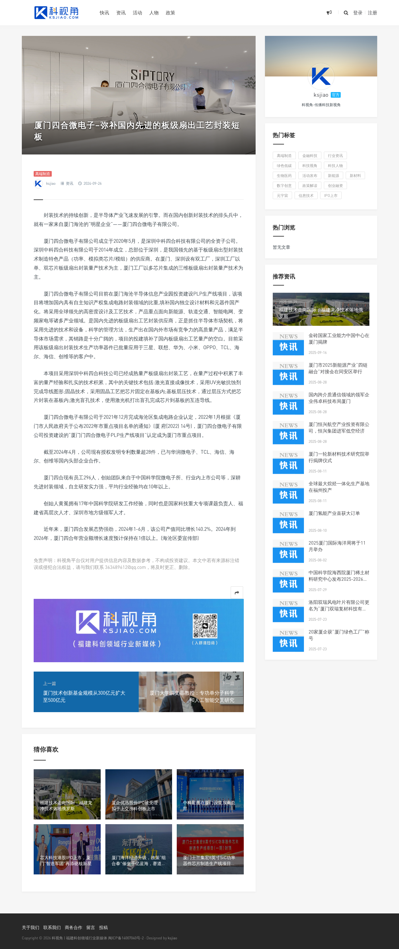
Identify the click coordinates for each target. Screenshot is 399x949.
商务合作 (73, 927)
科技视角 (309, 165)
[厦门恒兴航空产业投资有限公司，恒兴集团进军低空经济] (288, 436)
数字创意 (284, 185)
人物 (154, 12)
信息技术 (306, 195)
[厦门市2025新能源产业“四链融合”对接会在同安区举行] (288, 377)
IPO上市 (331, 195)
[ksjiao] (321, 76)
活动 (137, 12)
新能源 (333, 175)
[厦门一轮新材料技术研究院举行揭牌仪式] (288, 466)
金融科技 (309, 155)
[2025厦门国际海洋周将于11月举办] (288, 555)
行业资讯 (335, 155)
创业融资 (335, 185)
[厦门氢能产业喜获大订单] (288, 525)
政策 (170, 12)
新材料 (355, 175)
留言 (90, 927)
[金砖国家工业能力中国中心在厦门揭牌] (288, 347)
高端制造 (42, 173)
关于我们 (30, 927)
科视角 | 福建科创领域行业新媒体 (79, 938)
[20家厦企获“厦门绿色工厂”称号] (288, 644)
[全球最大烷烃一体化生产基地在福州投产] (288, 495)
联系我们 (52, 927)
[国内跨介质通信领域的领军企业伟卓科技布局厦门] (288, 407)
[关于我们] (139, 630)
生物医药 (284, 175)
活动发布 (309, 175)
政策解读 (309, 185)
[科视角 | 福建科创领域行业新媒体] (56, 12)
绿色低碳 (284, 165)
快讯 (104, 12)
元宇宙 (282, 195)
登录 (358, 12)
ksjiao (50, 183)
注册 (372, 12)
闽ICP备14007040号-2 (126, 938)
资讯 (121, 12)
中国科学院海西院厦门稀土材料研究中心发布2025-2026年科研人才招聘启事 (339, 579)
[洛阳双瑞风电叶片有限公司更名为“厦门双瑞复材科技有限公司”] (288, 614)
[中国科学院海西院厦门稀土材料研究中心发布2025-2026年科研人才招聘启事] (288, 584)
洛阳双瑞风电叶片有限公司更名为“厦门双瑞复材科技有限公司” (339, 608)
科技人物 (335, 165)
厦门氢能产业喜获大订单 (334, 513)
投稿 (103, 927)
